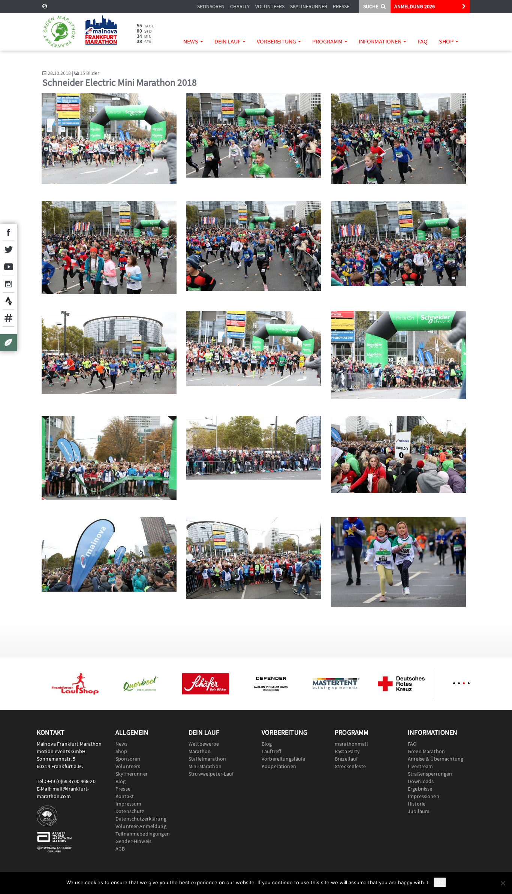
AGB (120, 848)
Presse (341, 6)
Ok (440, 882)
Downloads (421, 781)
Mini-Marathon (205, 766)
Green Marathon (426, 751)
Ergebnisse (420, 788)
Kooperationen (279, 766)
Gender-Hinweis (133, 841)
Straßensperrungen (430, 773)
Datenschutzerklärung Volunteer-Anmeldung (140, 822)
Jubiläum (419, 811)
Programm (328, 41)
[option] (75, 684)
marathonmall (351, 743)
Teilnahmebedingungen (142, 833)
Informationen (381, 41)
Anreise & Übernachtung (435, 758)
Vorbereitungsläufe (283, 758)
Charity (240, 6)
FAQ (423, 41)
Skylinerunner (308, 6)
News (191, 41)
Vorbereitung (277, 41)
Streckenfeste (350, 766)
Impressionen (423, 796)
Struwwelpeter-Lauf (211, 773)
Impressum (128, 803)
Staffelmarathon (207, 758)
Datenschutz (129, 811)
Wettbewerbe (204, 743)
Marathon (200, 751)
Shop (447, 41)
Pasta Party (347, 751)
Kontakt (124, 796)
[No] (502, 883)
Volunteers (269, 6)
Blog (120, 781)
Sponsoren (211, 6)
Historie (416, 803)
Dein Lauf (228, 41)
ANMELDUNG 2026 (414, 6)
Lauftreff (271, 751)
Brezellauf (346, 758)
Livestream (420, 766)
